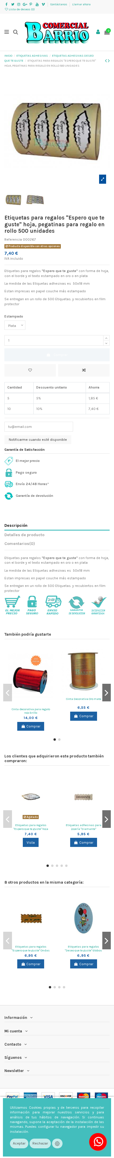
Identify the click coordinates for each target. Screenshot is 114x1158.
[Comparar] (30, 703)
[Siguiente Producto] (109, 61)
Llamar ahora (81, 4)
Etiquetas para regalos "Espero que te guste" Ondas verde (31, 950)
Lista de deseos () (21, 9)
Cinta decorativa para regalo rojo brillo (31, 711)
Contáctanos (59, 4)
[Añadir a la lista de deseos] (30, 370)
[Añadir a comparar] (84, 370)
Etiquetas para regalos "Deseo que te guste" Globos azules (83, 950)
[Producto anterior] (106, 61)
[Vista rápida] (37, 703)
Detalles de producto (24, 534)
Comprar (60, 355)
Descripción (15, 525)
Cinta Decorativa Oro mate (83, 699)
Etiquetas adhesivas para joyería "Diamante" (83, 826)
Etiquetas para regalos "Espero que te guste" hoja (30, 826)
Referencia (13, 239)
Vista (31, 842)
